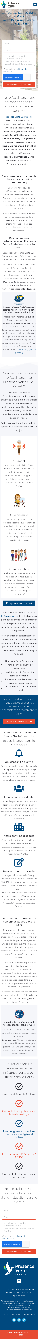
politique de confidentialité (15, 70)
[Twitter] (24, 1320)
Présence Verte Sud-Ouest (18, 116)
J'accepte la (15, 70)
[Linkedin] (19, 1320)
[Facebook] (14, 1320)
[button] (35, 4)
